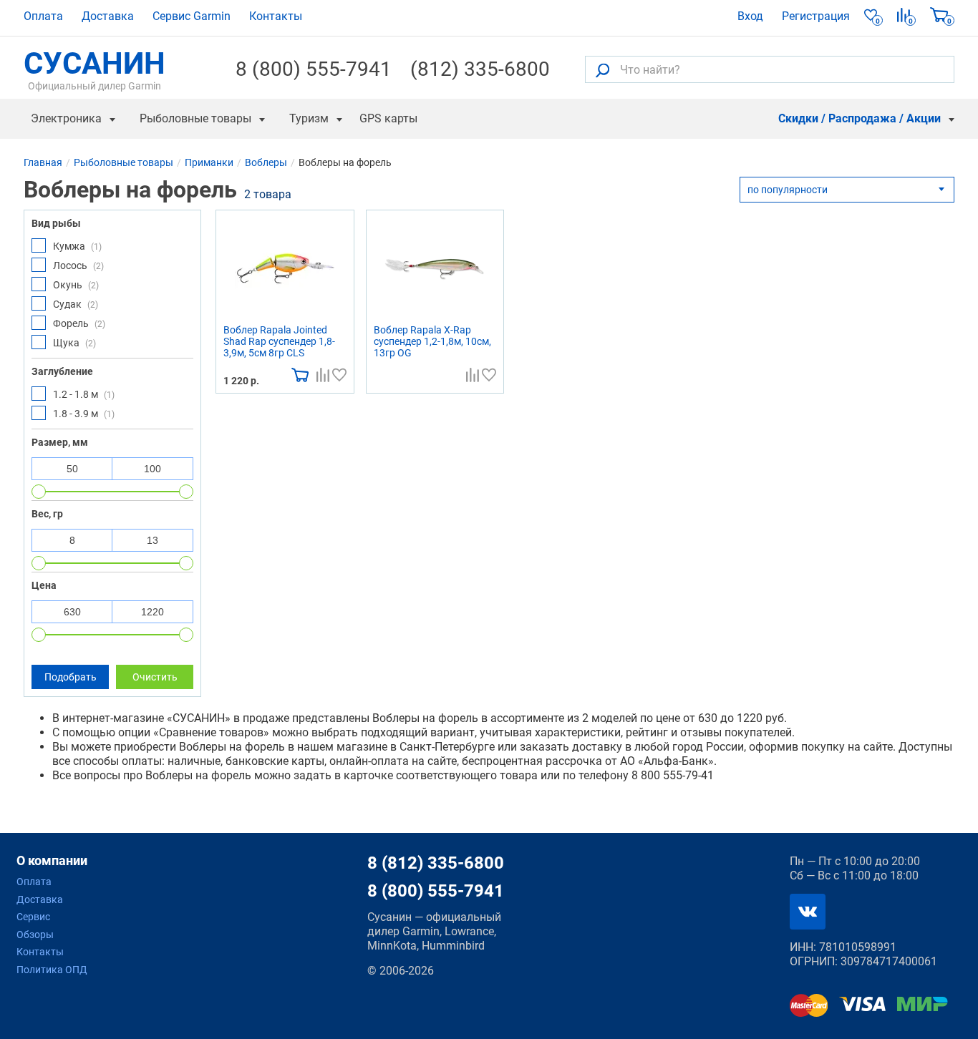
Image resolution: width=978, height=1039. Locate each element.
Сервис (33, 916)
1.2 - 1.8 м (84, 394)
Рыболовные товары (195, 118)
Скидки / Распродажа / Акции (859, 118)
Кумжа (77, 246)
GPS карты (388, 118)
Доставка (108, 16)
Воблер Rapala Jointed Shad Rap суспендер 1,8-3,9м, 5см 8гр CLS (279, 341)
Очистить (155, 677)
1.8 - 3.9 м (84, 413)
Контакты (275, 16)
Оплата (43, 16)
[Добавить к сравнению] (322, 374)
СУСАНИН (94, 69)
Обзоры (35, 934)
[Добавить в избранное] (339, 374)
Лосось (78, 265)
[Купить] (300, 374)
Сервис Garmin (191, 16)
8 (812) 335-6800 (435, 863)
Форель (79, 323)
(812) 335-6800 (480, 69)
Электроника (66, 118)
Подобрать (70, 677)
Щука (74, 342)
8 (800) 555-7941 (314, 69)
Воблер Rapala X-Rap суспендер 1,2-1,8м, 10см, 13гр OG (432, 341)
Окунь (76, 285)
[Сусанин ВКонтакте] (808, 912)
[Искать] (602, 70)
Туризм (309, 118)
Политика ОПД (51, 969)
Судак (75, 304)
